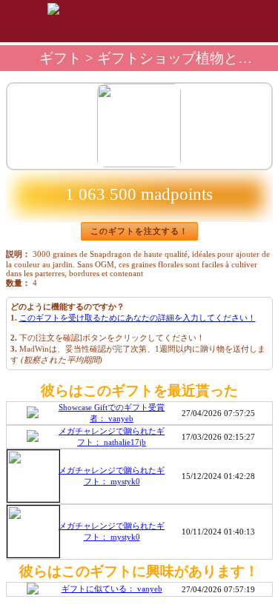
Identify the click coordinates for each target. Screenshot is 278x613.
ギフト (60, 58)
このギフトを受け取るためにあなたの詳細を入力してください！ (137, 317)
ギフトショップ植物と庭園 (181, 58)
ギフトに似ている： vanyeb (112, 588)
